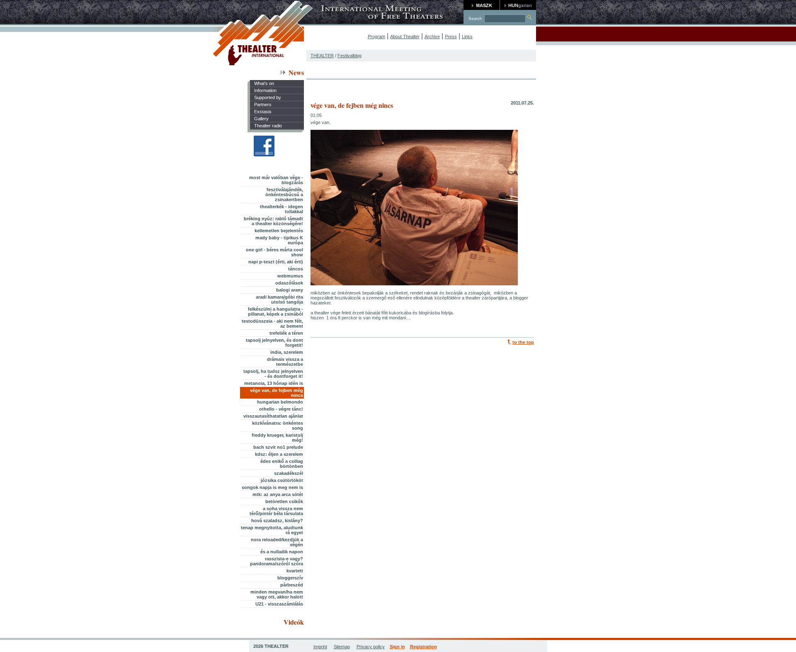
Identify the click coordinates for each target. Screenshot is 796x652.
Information (265, 90)
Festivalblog (349, 55)
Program (376, 36)
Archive (432, 36)
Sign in (397, 646)
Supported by (267, 97)
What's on (264, 83)
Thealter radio (268, 125)
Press (451, 36)
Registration (423, 646)
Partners (263, 104)
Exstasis (263, 111)
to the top (523, 342)
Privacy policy (371, 646)
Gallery (261, 118)
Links (467, 36)
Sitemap (342, 646)
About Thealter (405, 36)
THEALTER (322, 55)
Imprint (320, 646)
